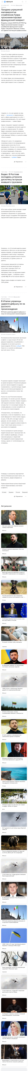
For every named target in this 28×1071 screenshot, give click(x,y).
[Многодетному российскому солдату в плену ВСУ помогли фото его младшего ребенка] (14, 567)
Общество (3, 7)
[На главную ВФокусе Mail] (9, 1)
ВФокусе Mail (19, 5)
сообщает (19, 346)
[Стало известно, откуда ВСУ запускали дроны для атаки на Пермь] (14, 986)
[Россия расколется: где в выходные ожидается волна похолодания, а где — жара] (14, 591)
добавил (14, 157)
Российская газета (18, 171)
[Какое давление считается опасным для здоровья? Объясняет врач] (14, 962)
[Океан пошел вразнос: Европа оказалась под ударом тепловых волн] (14, 776)
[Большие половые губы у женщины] (14, 637)
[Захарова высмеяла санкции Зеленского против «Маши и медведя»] (14, 1032)
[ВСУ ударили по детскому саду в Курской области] (14, 823)
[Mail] (5, 1)
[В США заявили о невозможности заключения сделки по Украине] (14, 730)
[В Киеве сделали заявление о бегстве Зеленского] (14, 544)
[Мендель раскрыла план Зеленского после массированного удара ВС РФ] (14, 753)
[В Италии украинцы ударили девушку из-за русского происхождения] (14, 916)
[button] (14, 41)
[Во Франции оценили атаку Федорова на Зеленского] (14, 893)
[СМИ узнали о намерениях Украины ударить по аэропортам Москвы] (14, 684)
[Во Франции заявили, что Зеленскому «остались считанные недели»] (14, 660)
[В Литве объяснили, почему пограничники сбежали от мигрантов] (14, 707)
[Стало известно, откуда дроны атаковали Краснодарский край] (14, 869)
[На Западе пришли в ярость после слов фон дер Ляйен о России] (14, 614)
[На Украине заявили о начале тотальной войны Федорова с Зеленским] (14, 1009)
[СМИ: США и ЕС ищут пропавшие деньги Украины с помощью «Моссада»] (14, 939)
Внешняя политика (5, 298)
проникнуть (10, 115)
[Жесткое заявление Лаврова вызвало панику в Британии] (14, 521)
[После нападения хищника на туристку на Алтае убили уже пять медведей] (14, 846)
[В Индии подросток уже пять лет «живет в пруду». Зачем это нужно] (14, 800)
